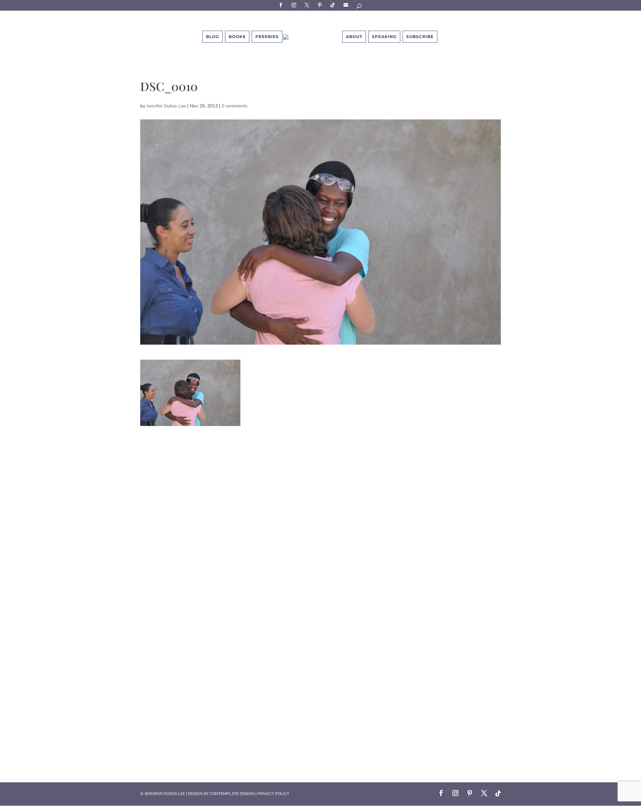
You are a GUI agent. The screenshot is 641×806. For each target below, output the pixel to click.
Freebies (267, 36)
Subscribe (347, 5)
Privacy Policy (273, 793)
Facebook (281, 5)
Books (237, 36)
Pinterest (320, 5)
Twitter (307, 5)
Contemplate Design (232, 793)
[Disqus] (320, 509)
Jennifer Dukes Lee (166, 106)
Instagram (294, 5)
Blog (212, 36)
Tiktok (334, 5)
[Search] (360, 7)
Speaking (384, 36)
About (354, 36)
